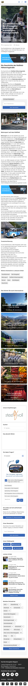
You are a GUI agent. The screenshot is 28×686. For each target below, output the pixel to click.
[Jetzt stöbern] (14, 415)
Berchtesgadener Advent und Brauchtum (14, 493)
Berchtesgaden (15, 274)
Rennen (3, 280)
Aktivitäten (7, 629)
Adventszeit (19, 626)
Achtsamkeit (18, 607)
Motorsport (5, 277)
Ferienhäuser (19, 548)
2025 (6, 604)
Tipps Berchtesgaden (8, 40)
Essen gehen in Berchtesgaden (11, 488)
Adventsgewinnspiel (10, 620)
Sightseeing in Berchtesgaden (11, 490)
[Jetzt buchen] (14, 58)
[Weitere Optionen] (23, 456)
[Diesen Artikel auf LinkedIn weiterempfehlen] (20, 683)
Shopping (8, 548)
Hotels (7, 544)
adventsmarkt (8, 626)
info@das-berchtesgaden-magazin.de (15, 667)
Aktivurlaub (17, 629)
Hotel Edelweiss (8, 485)
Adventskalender (9, 623)
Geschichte (4, 283)
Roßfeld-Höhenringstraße (16, 277)
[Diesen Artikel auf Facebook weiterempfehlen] (3, 683)
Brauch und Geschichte (9, 37)
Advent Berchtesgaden (10, 614)
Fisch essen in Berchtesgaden (11, 496)
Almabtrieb (7, 639)
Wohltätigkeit (15, 280)
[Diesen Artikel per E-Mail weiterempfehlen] (25, 683)
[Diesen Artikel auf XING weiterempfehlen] (11, 683)
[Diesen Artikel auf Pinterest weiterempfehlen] (16, 683)
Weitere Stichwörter (14, 648)
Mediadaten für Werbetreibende (14, 517)
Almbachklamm (18, 639)
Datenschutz (10, 679)
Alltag (6, 636)
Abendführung (15, 604)
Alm (13, 636)
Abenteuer (7, 607)
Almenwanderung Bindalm (11, 645)
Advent (7, 610)
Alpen (8, 280)
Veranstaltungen (18, 40)
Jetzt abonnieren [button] (14, 107)
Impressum (3, 679)
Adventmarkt (8, 617)
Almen (6, 642)
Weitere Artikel (14, 595)
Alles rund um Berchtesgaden (13, 632)
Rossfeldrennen (6, 274)
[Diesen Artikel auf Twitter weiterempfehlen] (7, 683)
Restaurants (17, 544)
